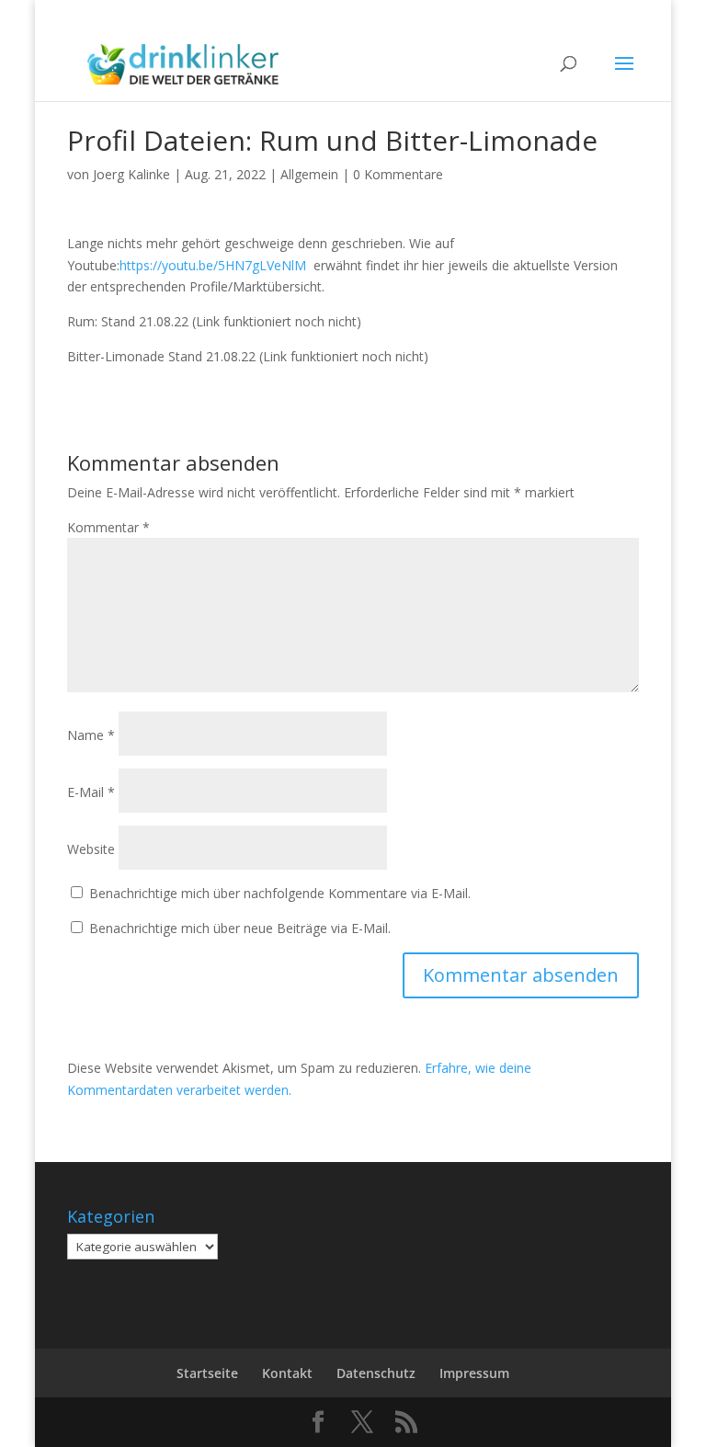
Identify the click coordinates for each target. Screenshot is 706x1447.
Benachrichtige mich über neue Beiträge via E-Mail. (240, 928)
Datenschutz (376, 1373)
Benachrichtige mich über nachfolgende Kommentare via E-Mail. (280, 893)
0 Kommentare (398, 174)
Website (91, 849)
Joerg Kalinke (131, 174)
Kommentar (108, 527)
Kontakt (287, 1373)
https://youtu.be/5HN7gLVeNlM (213, 265)
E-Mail (91, 792)
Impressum (474, 1373)
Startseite (207, 1373)
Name (91, 735)
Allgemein (309, 174)
